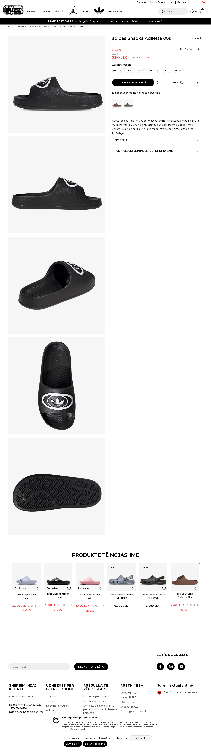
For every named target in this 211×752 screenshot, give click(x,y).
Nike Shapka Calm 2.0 (26, 596)
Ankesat (51, 710)
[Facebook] (160, 666)
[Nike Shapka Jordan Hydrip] (58, 577)
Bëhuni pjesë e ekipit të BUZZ (134, 713)
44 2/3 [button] (117, 70)
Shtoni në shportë (133, 82)
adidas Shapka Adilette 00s (185, 595)
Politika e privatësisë (95, 701)
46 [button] (129, 70)
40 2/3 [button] (154, 70)
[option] (105, 21)
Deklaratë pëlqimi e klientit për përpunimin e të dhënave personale (100, 709)
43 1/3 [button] (178, 70)
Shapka (53, 26)
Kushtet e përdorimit (95, 696)
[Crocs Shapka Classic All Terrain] (121, 577)
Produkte (33, 26)
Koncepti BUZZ (129, 692)
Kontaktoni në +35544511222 (86, 21)
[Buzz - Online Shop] (13, 10)
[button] (173, 11)
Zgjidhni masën (121, 64)
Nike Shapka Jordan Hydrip (58, 595)
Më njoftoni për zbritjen (190, 49)
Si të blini (51, 696)
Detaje (120, 133)
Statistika (105, 738)
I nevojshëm (73, 738)
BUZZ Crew (127, 702)
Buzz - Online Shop (17, 26)
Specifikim (121, 140)
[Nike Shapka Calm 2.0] (26, 577)
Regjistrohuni (185, 2)
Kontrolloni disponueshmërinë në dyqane (144, 150)
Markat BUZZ (128, 697)
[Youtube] (181, 666)
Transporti (51, 701)
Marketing (121, 738)
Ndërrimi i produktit (57, 705)
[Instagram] (171, 666)
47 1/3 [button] (141, 70)
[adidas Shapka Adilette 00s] (185, 577)
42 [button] (166, 70)
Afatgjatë (90, 738)
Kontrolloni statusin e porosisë (21, 698)
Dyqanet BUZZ (129, 706)
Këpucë (44, 26)
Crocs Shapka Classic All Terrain (121, 596)
